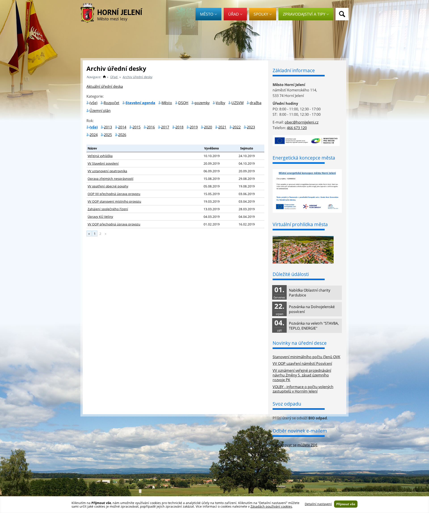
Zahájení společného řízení (108, 209)
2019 (194, 127)
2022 (237, 127)
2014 (122, 127)
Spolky (261, 14)
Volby (220, 102)
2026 (122, 134)
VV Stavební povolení (103, 163)
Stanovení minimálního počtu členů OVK (306, 356)
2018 (179, 127)
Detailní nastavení (318, 504)
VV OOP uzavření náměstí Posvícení (302, 363)
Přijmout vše (345, 504)
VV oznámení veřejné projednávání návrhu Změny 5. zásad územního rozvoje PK (302, 375)
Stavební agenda (140, 102)
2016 (151, 127)
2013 (108, 127)
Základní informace (294, 70)
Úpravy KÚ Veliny (100, 216)
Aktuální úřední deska (104, 86)
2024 (94, 134)
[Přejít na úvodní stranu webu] (104, 77)
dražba (255, 102)
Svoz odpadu (287, 404)
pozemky (202, 102)
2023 (251, 127)
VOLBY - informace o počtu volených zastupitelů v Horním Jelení (303, 389)
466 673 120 (297, 127)
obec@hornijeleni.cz (301, 122)
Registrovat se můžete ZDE (295, 445)
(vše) (93, 102)
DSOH (183, 102)
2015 (136, 127)
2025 (108, 134)
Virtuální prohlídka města (300, 224)
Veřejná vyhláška (100, 156)
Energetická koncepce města (304, 158)
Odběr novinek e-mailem (300, 431)
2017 (165, 127)
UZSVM (237, 102)
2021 (222, 127)
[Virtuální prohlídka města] (303, 262)
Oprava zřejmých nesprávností (110, 179)
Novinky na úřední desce (300, 343)
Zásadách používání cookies (271, 506)
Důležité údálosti (291, 274)
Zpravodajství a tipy (304, 14)
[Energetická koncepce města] (307, 211)
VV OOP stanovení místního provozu (114, 201)
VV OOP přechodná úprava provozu (114, 224)
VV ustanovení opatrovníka (107, 171)
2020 (208, 127)
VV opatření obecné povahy (108, 186)
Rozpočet (111, 102)
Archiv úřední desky (137, 77)
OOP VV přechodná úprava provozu (114, 194)
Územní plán (100, 110)
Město (206, 14)
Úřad (233, 14)
